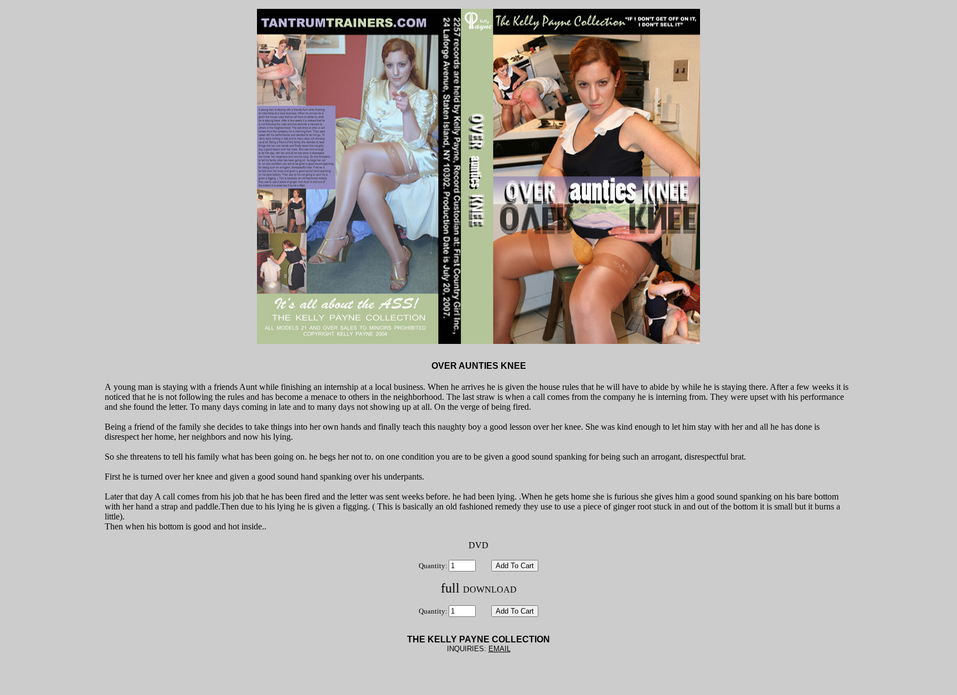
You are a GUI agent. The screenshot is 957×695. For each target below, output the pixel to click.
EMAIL (499, 649)
